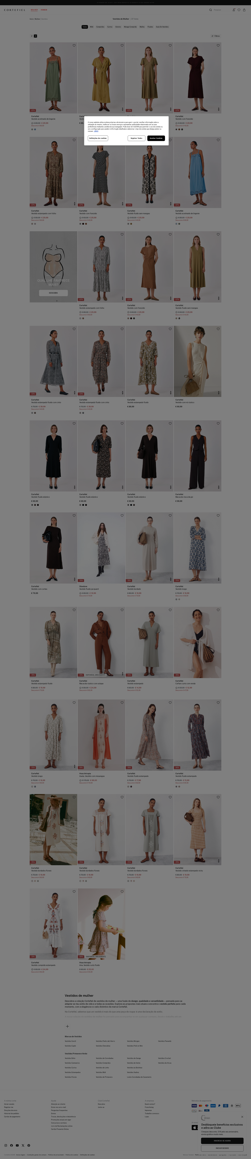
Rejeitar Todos (136, 138)
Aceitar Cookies (156, 138)
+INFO (96, 131)
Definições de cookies (98, 138)
